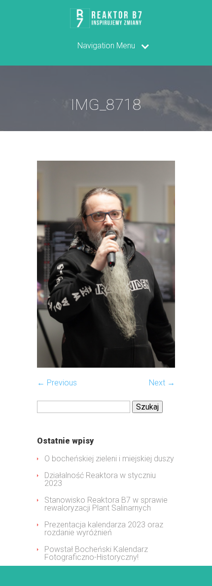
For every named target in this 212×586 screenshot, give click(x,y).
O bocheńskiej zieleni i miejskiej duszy (109, 458)
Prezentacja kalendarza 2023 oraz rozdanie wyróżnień (103, 528)
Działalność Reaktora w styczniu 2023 (100, 479)
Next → (162, 382)
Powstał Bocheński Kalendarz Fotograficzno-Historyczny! (96, 553)
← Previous (57, 382)
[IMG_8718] (106, 365)
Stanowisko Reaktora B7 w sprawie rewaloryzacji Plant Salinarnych (106, 504)
